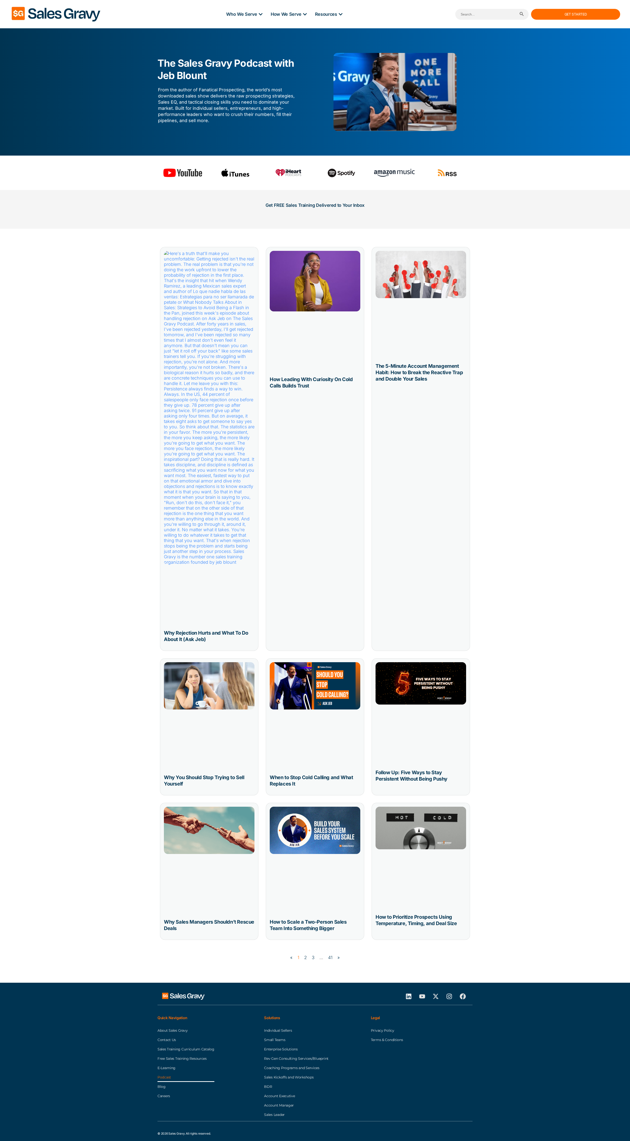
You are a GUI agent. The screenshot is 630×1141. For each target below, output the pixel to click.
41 (330, 957)
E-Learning (166, 1068)
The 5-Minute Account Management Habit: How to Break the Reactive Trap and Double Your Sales (419, 372)
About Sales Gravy (173, 1030)
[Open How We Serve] (305, 14)
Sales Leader (274, 1114)
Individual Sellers (278, 1030)
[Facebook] (463, 996)
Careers (164, 1096)
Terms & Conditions (387, 1040)
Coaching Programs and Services (291, 1068)
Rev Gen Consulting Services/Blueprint (296, 1058)
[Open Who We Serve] (260, 14)
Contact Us (167, 1040)
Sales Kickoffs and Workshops (289, 1077)
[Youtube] (422, 996)
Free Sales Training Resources (182, 1058)
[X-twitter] (435, 996)
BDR (268, 1086)
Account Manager (279, 1105)
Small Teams (274, 1040)
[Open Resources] (340, 14)
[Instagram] (449, 996)
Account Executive (279, 1096)
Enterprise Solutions (281, 1049)
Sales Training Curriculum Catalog (186, 1049)
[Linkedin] (408, 996)
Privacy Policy (382, 1030)
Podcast (164, 1077)
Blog (162, 1086)
